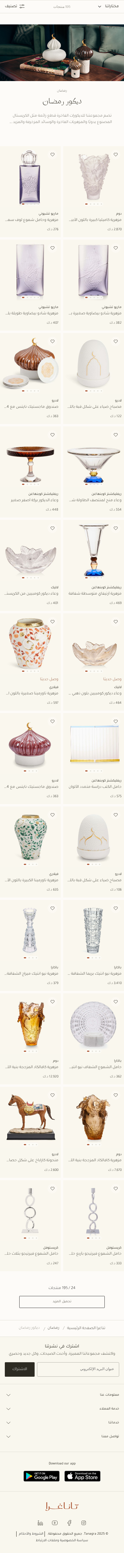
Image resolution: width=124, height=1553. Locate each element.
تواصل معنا (110, 1436)
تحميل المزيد (62, 1301)
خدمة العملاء (109, 1409)
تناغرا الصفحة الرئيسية (86, 1328)
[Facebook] (69, 1522)
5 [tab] (101, 204)
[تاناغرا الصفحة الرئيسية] (62, 1506)
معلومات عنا (109, 1395)
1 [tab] (86, 204)
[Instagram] (83, 1522)
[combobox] (108, 6)
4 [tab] (97, 204)
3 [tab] (94, 204)
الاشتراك (19, 1369)
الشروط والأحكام (31, 1534)
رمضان (53, 1328)
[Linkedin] (40, 1522)
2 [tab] (90, 204)
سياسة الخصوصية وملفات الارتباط (62, 1540)
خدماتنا (113, 1423)
